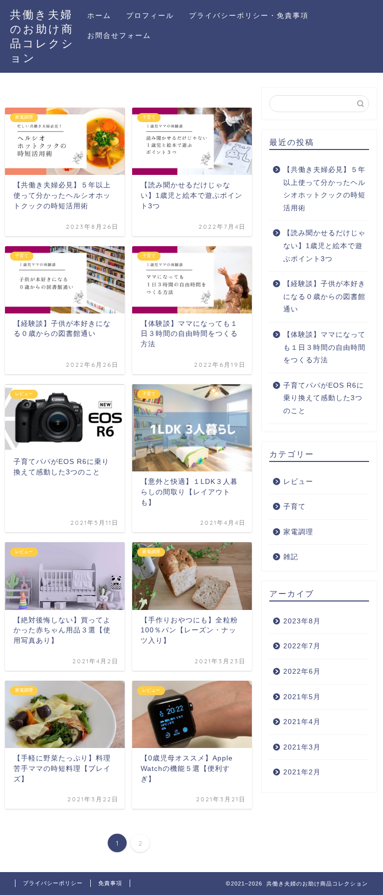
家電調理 (298, 532)
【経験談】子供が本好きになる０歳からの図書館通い (324, 296)
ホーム (99, 15)
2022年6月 (302, 671)
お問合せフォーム (119, 35)
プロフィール (150, 15)
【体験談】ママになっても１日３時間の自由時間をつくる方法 (324, 347)
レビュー (298, 481)
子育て (294, 506)
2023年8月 (302, 621)
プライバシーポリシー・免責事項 (249, 15)
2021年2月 (302, 772)
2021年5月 (302, 697)
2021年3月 (302, 747)
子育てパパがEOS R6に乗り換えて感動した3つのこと (323, 398)
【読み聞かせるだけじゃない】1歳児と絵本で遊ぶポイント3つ (324, 245)
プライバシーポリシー (53, 883)
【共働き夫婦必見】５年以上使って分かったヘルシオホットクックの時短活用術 (324, 189)
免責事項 (110, 883)
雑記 (290, 557)
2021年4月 (302, 722)
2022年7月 (302, 646)
